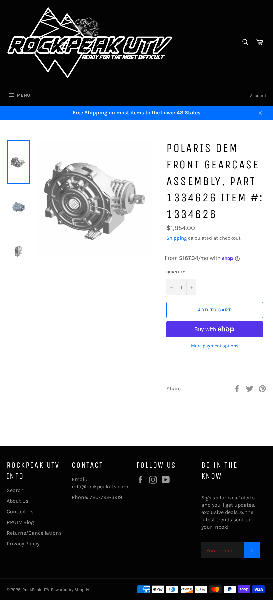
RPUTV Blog (20, 522)
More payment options (214, 346)
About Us (17, 501)
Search (15, 490)
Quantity (175, 272)
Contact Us (20, 511)
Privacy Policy (23, 543)
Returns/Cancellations (34, 533)
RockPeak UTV (35, 589)
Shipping (176, 238)
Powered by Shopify (70, 589)
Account (258, 95)
